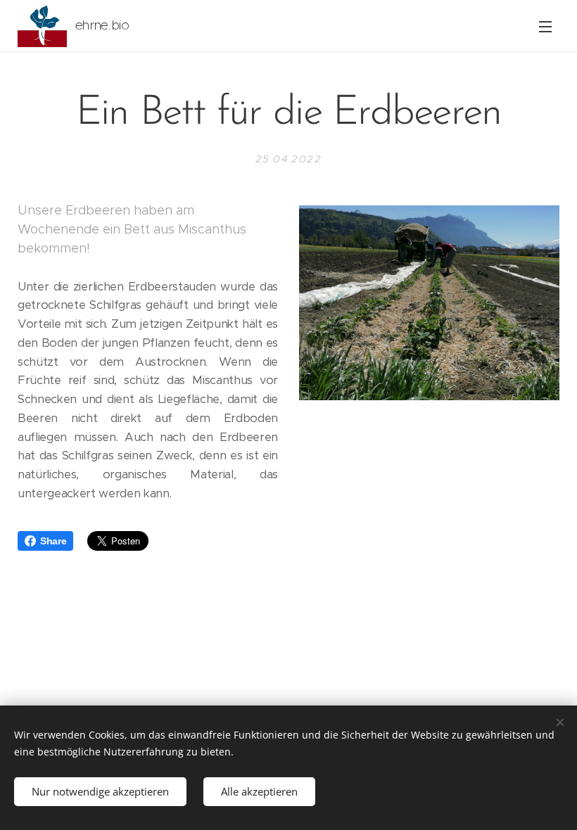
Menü (545, 26)
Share (53, 541)
